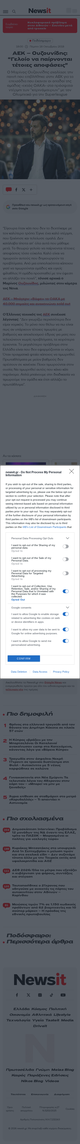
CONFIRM (24, 658)
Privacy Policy (61, 671)
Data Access (40, 671)
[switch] (66, 546)
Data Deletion (19, 671)
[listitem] (40, 538)
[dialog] (40, 572)
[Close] (72, 472)
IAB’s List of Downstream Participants (44, 526)
